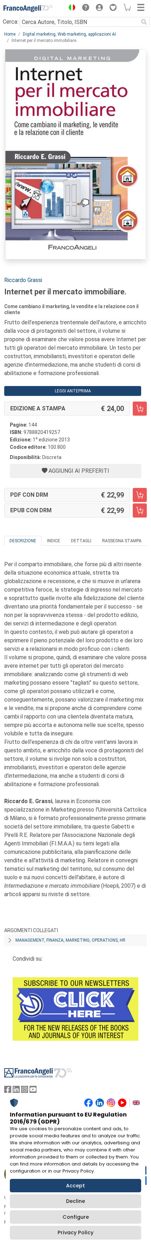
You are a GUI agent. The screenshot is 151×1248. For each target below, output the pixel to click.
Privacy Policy (75, 1232)
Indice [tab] (53, 540)
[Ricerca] (144, 22)
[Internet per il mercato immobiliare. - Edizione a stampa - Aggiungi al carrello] (140, 409)
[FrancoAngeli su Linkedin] (16, 1091)
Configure (76, 1217)
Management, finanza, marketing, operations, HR (70, 940)
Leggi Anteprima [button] (73, 391)
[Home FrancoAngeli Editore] (28, 8)
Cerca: (10, 21)
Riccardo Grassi (23, 280)
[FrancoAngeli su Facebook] (7, 1091)
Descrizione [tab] (22, 540)
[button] (70, 8)
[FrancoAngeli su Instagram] (24, 1091)
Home (9, 34)
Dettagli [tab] (81, 540)
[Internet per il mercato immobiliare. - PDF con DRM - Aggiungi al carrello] (140, 495)
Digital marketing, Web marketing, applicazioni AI (69, 34)
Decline (75, 1201)
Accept (75, 1185)
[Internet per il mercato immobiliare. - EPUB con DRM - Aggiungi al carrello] (140, 510)
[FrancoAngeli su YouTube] (33, 1091)
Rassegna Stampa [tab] (122, 540)
